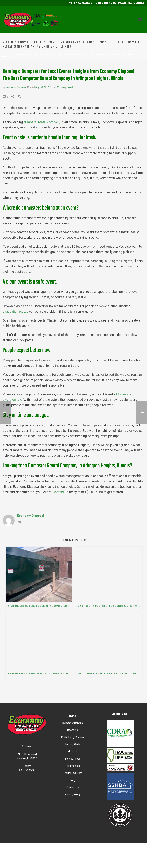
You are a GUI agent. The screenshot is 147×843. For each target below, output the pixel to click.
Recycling (72, 730)
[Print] (21, 96)
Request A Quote (72, 773)
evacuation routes (15, 311)
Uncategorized (65, 87)
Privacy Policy (72, 794)
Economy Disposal (16, 87)
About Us (72, 751)
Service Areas (72, 758)
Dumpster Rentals (72, 723)
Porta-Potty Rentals (72, 737)
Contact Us (72, 787)
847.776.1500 (83, 3)
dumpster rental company (41, 122)
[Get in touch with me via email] (19, 522)
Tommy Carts (72, 744)
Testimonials (72, 765)
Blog (11, 54)
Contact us (60, 492)
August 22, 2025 (44, 87)
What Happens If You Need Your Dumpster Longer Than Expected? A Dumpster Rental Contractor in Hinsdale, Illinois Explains (39, 673)
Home (4, 54)
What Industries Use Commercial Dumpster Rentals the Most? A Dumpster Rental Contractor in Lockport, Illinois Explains (39, 606)
